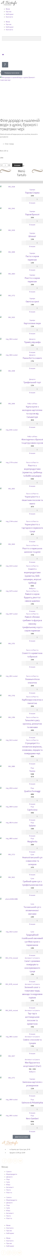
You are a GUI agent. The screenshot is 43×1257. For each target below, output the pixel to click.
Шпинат (32, 236)
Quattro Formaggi (32, 791)
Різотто (9, 1192)
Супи (8, 1182)
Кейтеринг (10, 14)
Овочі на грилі (32, 301)
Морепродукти (11, 1174)
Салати (8, 1172)
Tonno (32, 771)
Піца (8, 1179)
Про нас (8, 12)
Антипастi (10, 1187)
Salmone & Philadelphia (32, 1102)
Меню (8, 9)
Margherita (32, 841)
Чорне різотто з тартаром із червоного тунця (32, 528)
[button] (1, 73)
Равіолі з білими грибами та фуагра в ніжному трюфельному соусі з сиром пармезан (32, 624)
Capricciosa (32, 809)
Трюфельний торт (32, 382)
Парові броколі (32, 214)
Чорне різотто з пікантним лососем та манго (32, 500)
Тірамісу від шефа (32, 342)
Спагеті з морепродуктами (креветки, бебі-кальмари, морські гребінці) (32, 576)
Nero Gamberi (32, 1118)
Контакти (9, 17)
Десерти (9, 1177)
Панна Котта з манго (32, 358)
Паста (8, 1190)
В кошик (17, 165)
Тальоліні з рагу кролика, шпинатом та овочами (32, 724)
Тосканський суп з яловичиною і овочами (32, 910)
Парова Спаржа (32, 192)
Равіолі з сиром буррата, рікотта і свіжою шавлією (32, 597)
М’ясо (8, 1185)
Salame (32, 825)
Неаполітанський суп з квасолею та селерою (32, 861)
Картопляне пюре (32, 323)
